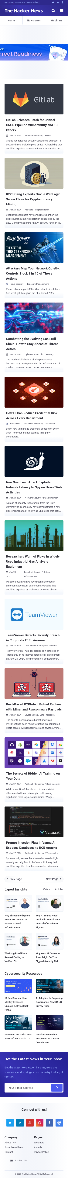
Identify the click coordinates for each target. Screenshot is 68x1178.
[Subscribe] (57, 1088)
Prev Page (14, 879)
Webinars (56, 20)
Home (11, 20)
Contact (9, 1152)
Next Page (53, 879)
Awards (38, 1147)
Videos (46, 889)
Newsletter (34, 20)
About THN (10, 1142)
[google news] (59, 1123)
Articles (59, 889)
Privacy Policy (41, 1152)
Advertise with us (14, 1147)
